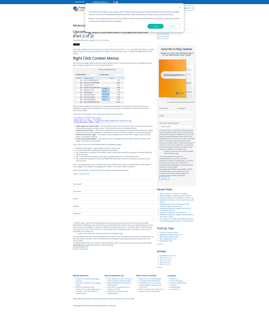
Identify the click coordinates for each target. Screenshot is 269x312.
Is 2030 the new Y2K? (168, 210)
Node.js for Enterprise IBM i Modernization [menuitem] (117, 292)
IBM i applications (168, 239)
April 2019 (165, 262)
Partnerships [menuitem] (176, 287)
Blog (105, 299)
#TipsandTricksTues (97, 170)
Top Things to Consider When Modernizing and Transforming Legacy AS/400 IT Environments (177, 220)
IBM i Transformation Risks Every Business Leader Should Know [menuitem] (151, 290)
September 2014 (167, 255)
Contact (118, 299)
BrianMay (84, 40)
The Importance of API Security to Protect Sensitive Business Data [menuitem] (120, 280)
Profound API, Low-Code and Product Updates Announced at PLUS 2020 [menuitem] (150, 285)
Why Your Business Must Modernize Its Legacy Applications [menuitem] (88, 288)
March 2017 (166, 258)
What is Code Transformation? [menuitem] (150, 279)
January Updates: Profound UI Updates (174, 193)
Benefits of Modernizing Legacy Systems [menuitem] (88, 280)
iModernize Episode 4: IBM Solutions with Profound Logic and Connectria (175, 205)
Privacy (110, 299)
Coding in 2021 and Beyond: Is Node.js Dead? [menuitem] (87, 292)
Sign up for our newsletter (82, 299)
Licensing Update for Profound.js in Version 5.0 (177, 198)
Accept (155, 26)
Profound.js (166, 241)
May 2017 (165, 260)
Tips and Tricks (84, 174)
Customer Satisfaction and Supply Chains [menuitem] (88, 284)
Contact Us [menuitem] (175, 289)
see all (159, 244)
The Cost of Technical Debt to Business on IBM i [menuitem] (118, 288)
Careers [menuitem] (174, 285)
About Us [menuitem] (174, 279)
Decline (172, 26)
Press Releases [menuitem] (177, 281)
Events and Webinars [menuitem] (179, 283)
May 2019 (165, 264)
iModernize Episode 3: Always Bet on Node (175, 208)
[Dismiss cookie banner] (180, 8)
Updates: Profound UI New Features (173, 212)
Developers (97, 299)
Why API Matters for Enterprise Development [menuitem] (119, 284)
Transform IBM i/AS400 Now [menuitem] (149, 281)
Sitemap (112, 305)
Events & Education (169, 232)
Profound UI (99, 51)
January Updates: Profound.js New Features (175, 196)
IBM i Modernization (169, 237)
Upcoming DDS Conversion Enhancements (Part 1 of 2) (109, 49)
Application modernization (171, 234)
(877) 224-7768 (79, 2)
